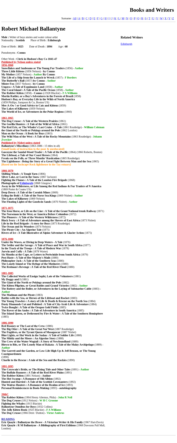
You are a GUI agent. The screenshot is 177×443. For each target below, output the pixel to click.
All (74, 18)
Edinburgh (26, 183)
